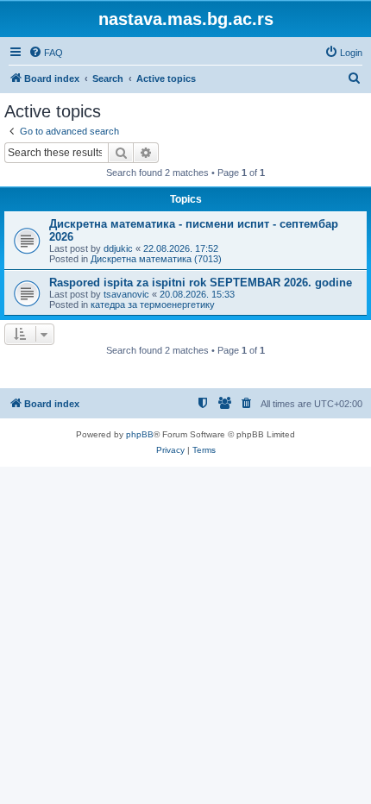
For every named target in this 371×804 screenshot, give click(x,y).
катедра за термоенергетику (153, 304)
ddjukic (118, 248)
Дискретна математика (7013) (156, 259)
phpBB (140, 434)
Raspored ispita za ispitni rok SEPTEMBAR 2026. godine (200, 282)
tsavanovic (126, 294)
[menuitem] (45, 52)
